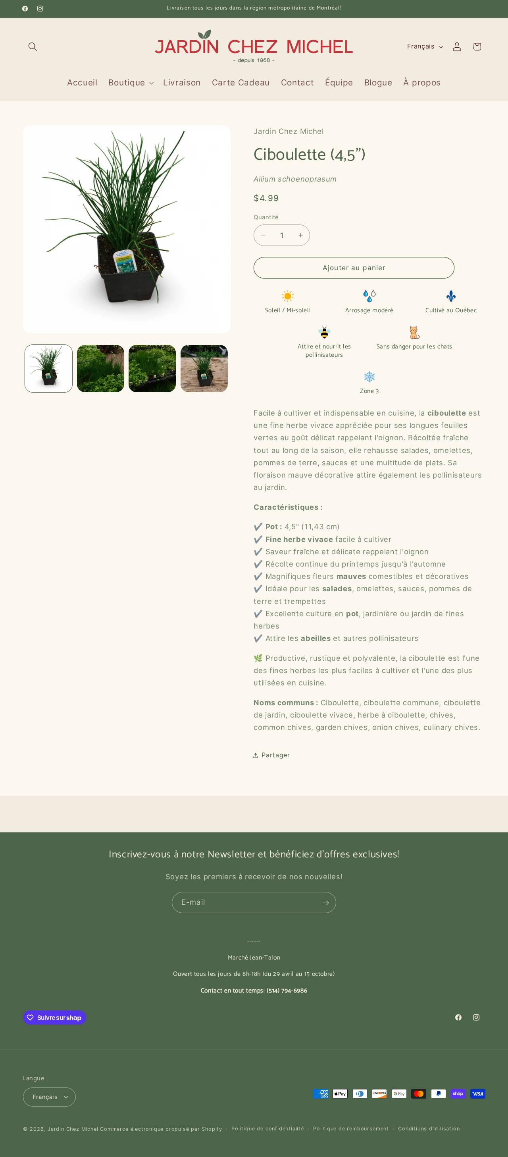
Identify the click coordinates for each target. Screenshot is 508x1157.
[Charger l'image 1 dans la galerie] (48, 368)
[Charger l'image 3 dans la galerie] (152, 368)
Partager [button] (276, 755)
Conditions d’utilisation (429, 1129)
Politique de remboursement (351, 1129)
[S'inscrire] (326, 902)
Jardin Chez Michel (73, 1129)
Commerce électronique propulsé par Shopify (161, 1129)
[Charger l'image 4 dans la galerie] (204, 368)
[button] (33, 47)
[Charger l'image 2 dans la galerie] (100, 368)
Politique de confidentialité (267, 1129)
